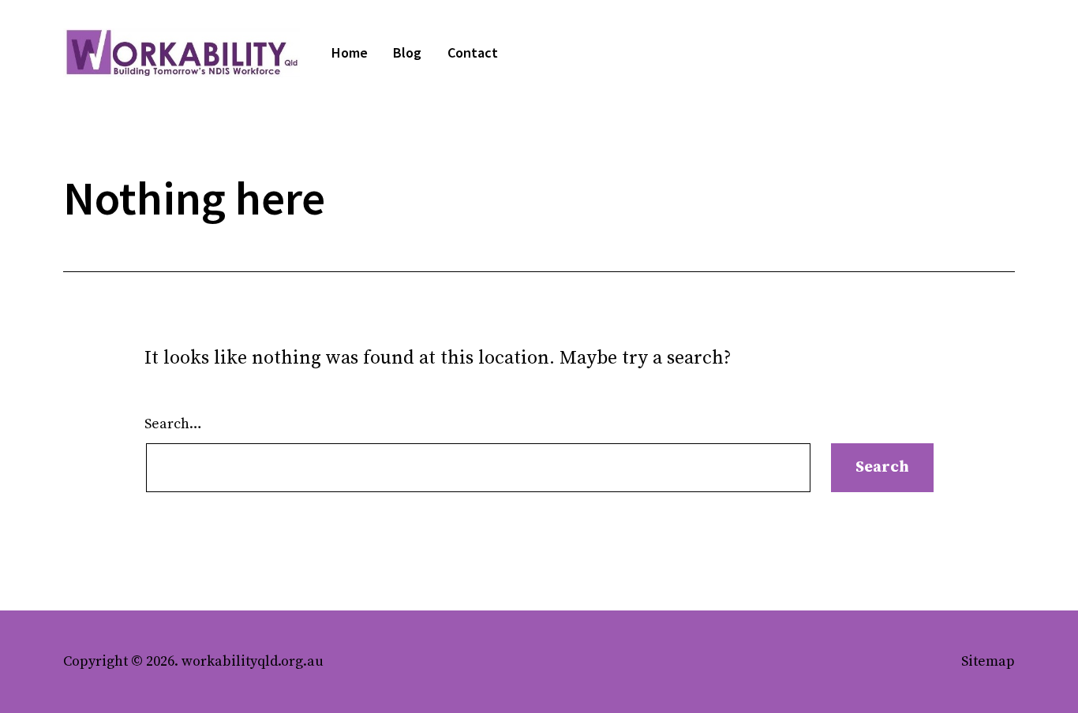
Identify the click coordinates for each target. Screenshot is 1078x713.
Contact (472, 52)
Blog (407, 52)
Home (349, 52)
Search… (173, 424)
